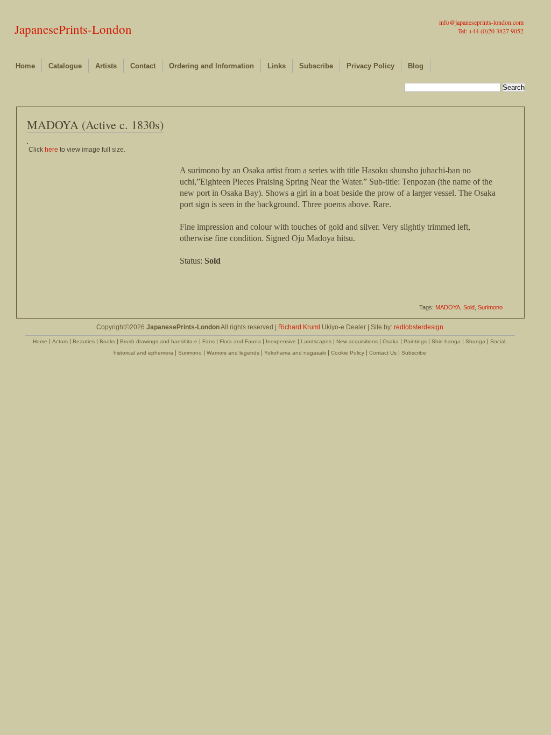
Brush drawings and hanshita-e (158, 341)
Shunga (475, 341)
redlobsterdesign (418, 327)
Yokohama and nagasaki (295, 353)
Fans (208, 341)
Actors (60, 341)
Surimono (490, 307)
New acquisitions (357, 341)
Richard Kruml (299, 327)
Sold (469, 307)
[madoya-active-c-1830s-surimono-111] (27, 142)
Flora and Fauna (240, 341)
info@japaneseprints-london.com (481, 22)
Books (107, 341)
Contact (143, 66)
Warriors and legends (233, 353)
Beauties (84, 341)
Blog (415, 66)
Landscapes (316, 341)
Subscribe (316, 66)
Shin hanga (446, 341)
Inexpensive (281, 341)
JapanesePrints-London (73, 29)
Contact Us (383, 353)
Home (25, 66)
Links (276, 66)
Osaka (391, 341)
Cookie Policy (347, 353)
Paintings (415, 341)
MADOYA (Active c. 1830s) (95, 124)
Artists (106, 66)
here (51, 149)
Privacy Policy (370, 66)
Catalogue (65, 66)
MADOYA (447, 307)
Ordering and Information (211, 66)
